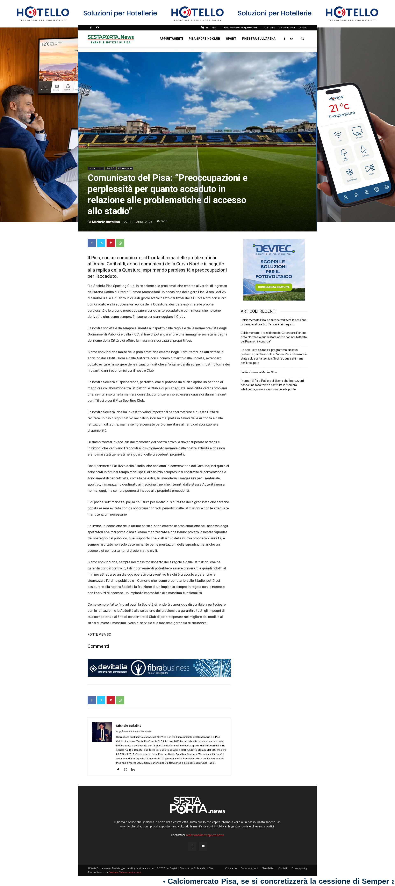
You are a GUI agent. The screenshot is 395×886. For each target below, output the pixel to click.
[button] (302, 39)
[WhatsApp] (120, 243)
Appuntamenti (171, 38)
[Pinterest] (111, 243)
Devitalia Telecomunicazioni (124, 872)
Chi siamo (269, 27)
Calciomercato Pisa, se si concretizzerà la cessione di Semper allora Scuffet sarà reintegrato (274, 322)
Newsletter (268, 868)
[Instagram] (127, 769)
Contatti (303, 27)
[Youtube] (97, 27)
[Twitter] (101, 243)
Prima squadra (125, 168)
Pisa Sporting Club (204, 38)
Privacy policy (299, 868)
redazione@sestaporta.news (205, 835)
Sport (231, 38)
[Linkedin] (134, 769)
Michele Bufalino (106, 222)
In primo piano (96, 168)
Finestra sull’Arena (258, 38)
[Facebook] (91, 27)
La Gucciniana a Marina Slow (259, 372)
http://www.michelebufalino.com (134, 731)
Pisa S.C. (111, 168)
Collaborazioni (287, 27)
